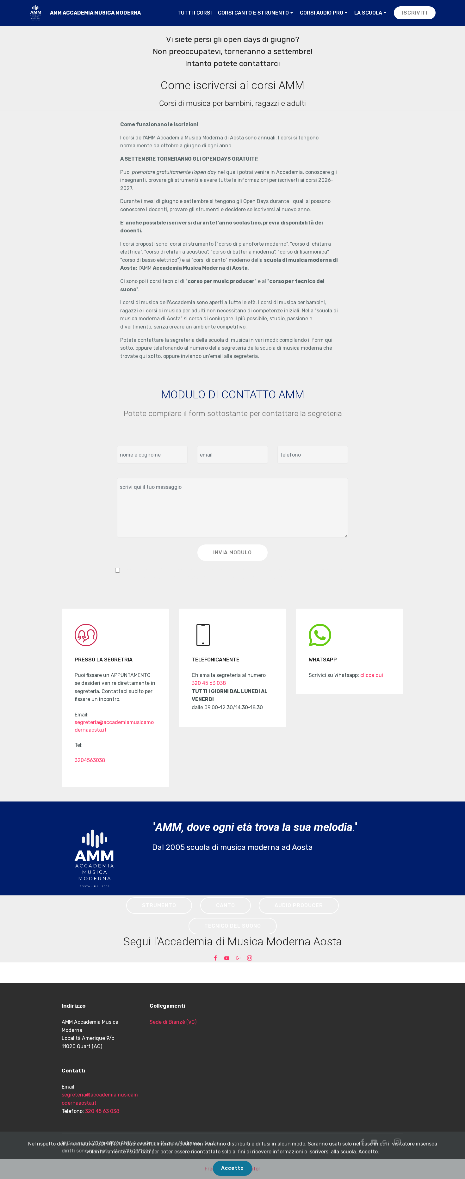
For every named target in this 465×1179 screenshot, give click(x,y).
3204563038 (90, 760)
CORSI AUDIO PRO (321, 13)
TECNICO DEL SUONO (232, 926)
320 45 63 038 (209, 683)
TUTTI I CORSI (194, 13)
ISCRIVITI (414, 13)
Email (203, 440)
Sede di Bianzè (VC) (173, 1022)
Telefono (287, 440)
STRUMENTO (159, 905)
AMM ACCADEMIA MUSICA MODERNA (95, 13)
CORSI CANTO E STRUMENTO (253, 13)
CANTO (225, 905)
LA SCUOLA (368, 13)
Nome (124, 440)
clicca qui (371, 675)
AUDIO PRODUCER (299, 905)
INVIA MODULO (232, 553)
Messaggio (129, 472)
